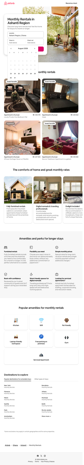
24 (15, 74)
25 (19, 74)
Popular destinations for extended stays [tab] (17, 379)
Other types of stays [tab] (41, 379)
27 (27, 74)
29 (35, 74)
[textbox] (16, 42)
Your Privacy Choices (47, 461)
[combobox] (25, 35)
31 (15, 78)
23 (11, 74)
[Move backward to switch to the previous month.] (11, 48)
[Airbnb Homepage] (9, 3)
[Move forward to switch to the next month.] (34, 48)
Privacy (30, 461)
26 (23, 74)
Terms (37, 461)
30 (11, 78)
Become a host (71, 3)
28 (31, 74)
